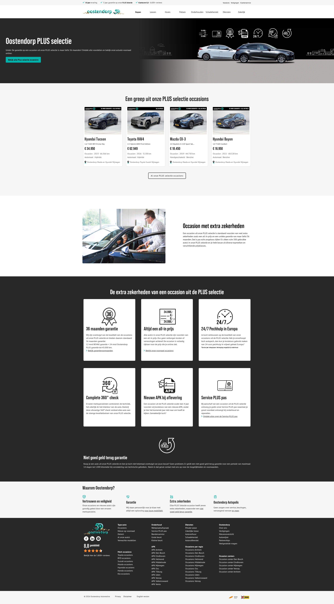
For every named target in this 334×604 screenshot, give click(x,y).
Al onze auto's (124, 537)
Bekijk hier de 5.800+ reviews (97, 555)
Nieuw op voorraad (126, 531)
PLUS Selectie (127, 3)
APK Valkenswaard (159, 581)
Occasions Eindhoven (194, 556)
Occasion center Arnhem (229, 571)
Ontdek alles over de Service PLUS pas (220, 416)
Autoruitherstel (192, 540)
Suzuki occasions (125, 561)
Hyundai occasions (126, 567)
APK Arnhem (156, 549)
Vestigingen (224, 531)
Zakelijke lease (192, 531)
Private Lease (191, 528)
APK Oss (155, 568)
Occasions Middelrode (195, 562)
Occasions (122, 528)
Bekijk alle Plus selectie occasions (23, 59)
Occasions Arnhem (193, 549)
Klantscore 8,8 (143, 3)
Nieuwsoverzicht (226, 534)
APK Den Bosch (158, 553)
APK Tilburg (156, 571)
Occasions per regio (194, 546)
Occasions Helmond (194, 559)
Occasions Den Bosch (194, 553)
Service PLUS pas (159, 531)
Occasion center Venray (229, 568)
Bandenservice (157, 534)
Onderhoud (156, 524)
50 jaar (87, 3)
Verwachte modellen (127, 540)
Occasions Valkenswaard (196, 578)
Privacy (118, 596)
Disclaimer (127, 596)
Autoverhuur (190, 534)
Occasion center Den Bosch (231, 559)
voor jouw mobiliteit (153, 510)
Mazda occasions (125, 564)
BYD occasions (124, 558)
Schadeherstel (191, 537)
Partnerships (224, 540)
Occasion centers (226, 556)
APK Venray (156, 578)
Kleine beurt (156, 540)
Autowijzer (223, 537)
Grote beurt (156, 537)
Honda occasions (125, 570)
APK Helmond (157, 559)
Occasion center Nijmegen (230, 565)
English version (143, 596)
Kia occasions (124, 573)
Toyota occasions (125, 555)
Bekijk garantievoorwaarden (100, 350)
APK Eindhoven (158, 556)
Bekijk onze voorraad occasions (160, 350)
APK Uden (155, 574)
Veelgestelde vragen (228, 543)
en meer (235, 510)
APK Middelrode (158, 562)
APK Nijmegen (157, 565)
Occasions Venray (193, 581)
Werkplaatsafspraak (160, 528)
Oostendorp (224, 524)
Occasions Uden (192, 574)
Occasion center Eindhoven (231, 562)
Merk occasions (125, 552)
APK (153, 546)
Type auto (122, 524)
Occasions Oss (191, 568)
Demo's (121, 534)
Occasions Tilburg (193, 571)
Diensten (189, 524)
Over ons (223, 528)
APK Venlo (156, 584)
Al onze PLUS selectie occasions (167, 175)
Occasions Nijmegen (194, 565)
